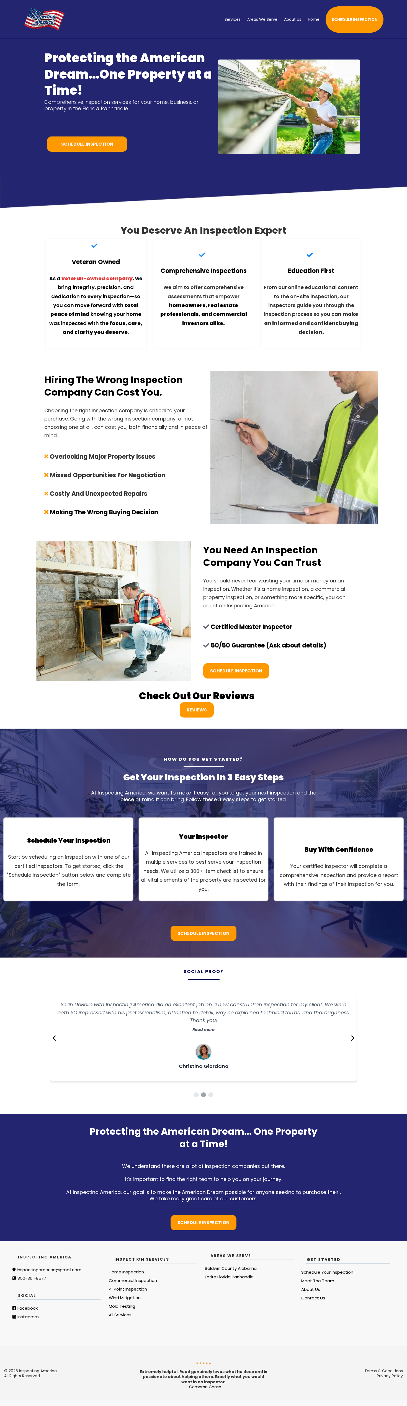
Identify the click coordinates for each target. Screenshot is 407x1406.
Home (314, 19)
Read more (203, 1021)
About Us (292, 19)
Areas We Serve (262, 19)
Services (233, 19)
